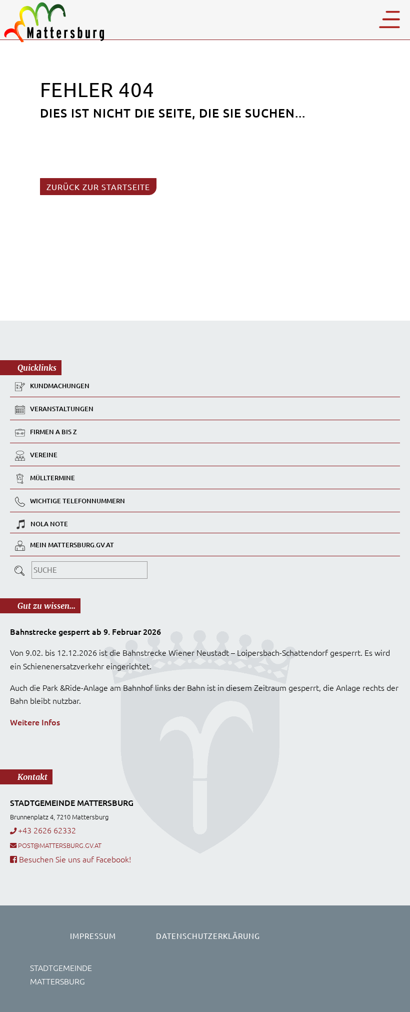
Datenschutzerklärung (208, 935)
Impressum (93, 935)
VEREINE (44, 455)
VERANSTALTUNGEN (62, 409)
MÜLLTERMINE (52, 478)
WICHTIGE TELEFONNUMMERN (77, 501)
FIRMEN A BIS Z (53, 432)
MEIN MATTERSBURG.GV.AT (72, 545)
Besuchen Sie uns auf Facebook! (74, 858)
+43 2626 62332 (47, 829)
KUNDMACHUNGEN (60, 386)
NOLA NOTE (49, 523)
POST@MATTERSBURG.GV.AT (60, 845)
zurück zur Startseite (98, 187)
